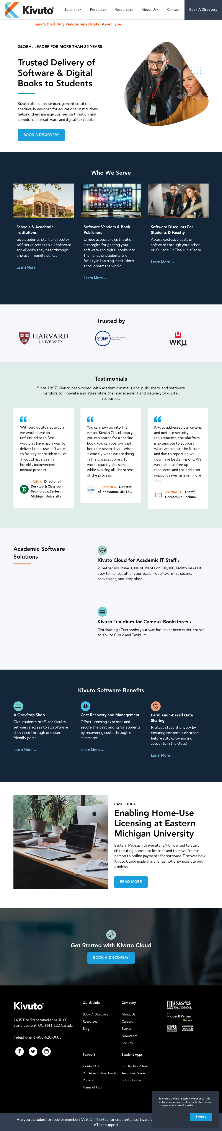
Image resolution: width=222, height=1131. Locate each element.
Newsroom (129, 1036)
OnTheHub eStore (135, 1066)
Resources (90, 1021)
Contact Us (91, 1066)
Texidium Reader (134, 1073)
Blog (86, 1029)
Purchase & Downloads (99, 1073)
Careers (127, 1021)
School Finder (131, 1080)
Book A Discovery (95, 1014)
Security (127, 1043)
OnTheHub (99, 1119)
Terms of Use (92, 1087)
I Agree (201, 1116)
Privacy (88, 1080)
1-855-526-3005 (47, 1037)
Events (126, 1029)
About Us (128, 1014)
